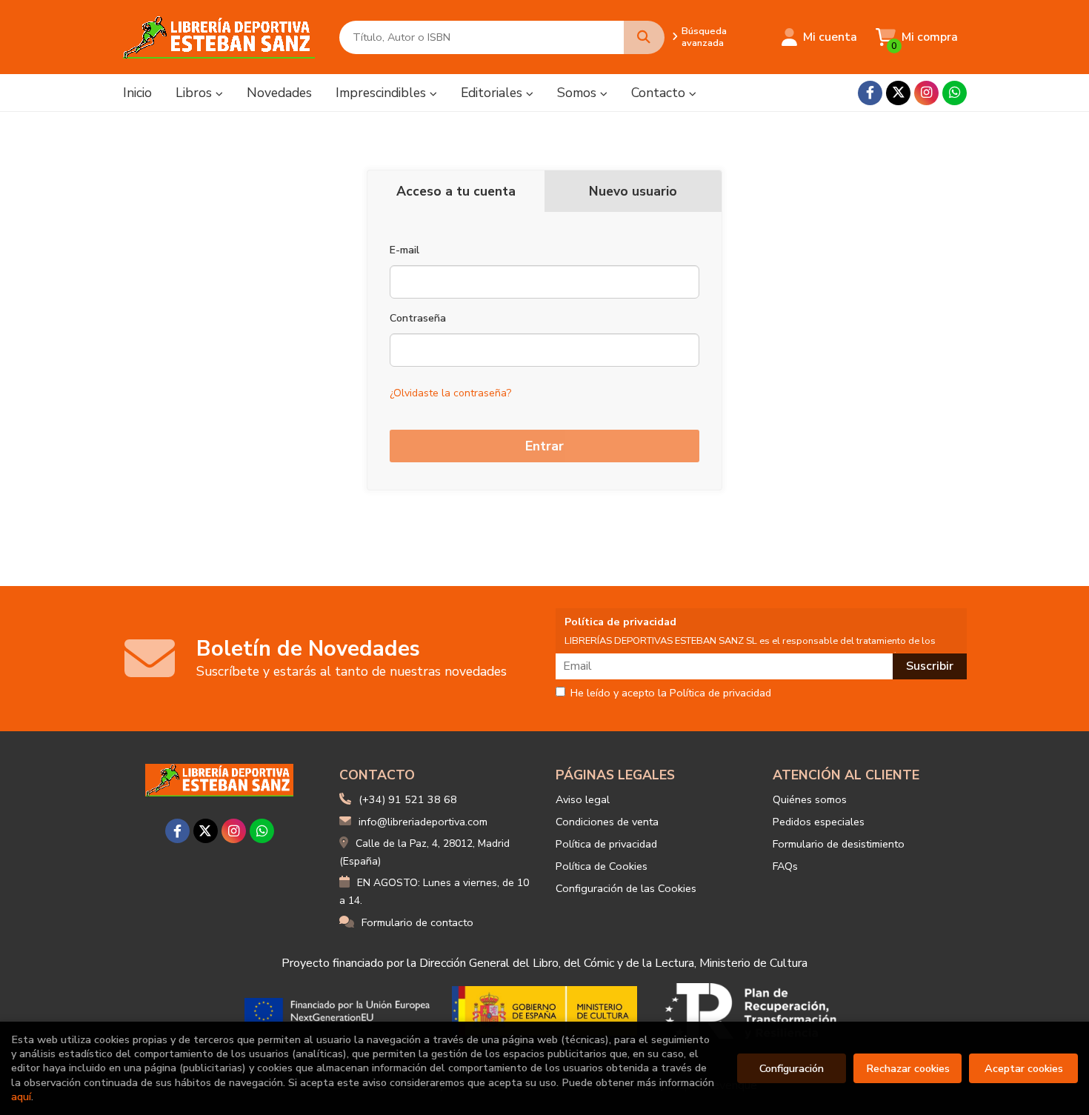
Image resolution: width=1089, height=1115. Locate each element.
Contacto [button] (660, 92)
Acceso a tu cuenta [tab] (456, 191)
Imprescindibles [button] (383, 92)
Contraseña (418, 318)
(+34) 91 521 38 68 (408, 799)
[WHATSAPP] (954, 93)
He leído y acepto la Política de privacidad (670, 693)
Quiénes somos (810, 799)
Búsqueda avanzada (704, 37)
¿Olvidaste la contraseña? (450, 393)
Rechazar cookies (908, 1068)
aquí (21, 1096)
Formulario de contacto (417, 922)
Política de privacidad (606, 843)
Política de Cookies (601, 866)
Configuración (791, 1068)
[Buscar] (644, 37)
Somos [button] (578, 92)
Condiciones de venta (607, 821)
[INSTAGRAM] (926, 93)
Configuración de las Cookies (626, 888)
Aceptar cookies (1024, 1068)
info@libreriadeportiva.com (423, 821)
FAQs (785, 866)
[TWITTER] (898, 93)
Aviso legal (583, 799)
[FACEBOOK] (870, 93)
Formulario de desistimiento (839, 843)
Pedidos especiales (819, 821)
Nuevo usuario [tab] (633, 191)
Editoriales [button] (493, 92)
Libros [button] (196, 92)
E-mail (404, 250)
